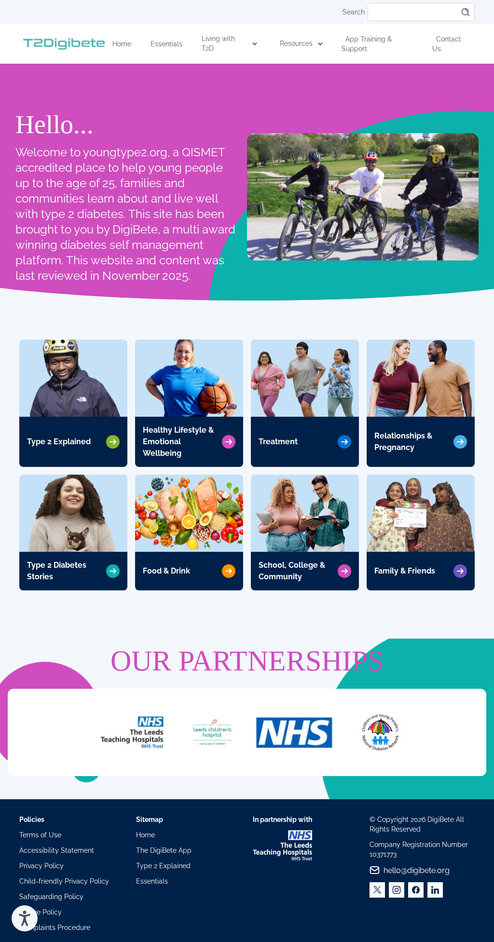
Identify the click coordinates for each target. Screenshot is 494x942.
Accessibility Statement (56, 850)
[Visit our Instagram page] (396, 890)
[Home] (64, 44)
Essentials (166, 44)
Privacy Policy (41, 866)
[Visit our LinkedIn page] (435, 890)
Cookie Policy (40, 912)
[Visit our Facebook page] (416, 890)
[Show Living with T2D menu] (255, 44)
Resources (296, 43)
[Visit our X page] (377, 890)
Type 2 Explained (163, 866)
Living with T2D (218, 43)
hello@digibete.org (417, 870)
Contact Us (446, 44)
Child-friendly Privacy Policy (64, 881)
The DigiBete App (164, 850)
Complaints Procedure (54, 927)
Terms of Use (40, 835)
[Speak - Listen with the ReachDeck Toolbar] (25, 918)
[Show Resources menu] (320, 44)
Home (121, 44)
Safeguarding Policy (51, 897)
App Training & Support (367, 44)
